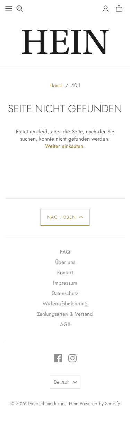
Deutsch (62, 382)
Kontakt (65, 272)
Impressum (65, 283)
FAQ (65, 252)
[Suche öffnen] (19, 8)
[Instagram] (72, 358)
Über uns (65, 262)
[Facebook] (58, 358)
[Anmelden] (105, 8)
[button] (65, 217)
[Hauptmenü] (8, 8)
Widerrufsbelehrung (65, 303)
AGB (65, 324)
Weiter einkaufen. (65, 146)
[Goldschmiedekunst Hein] (65, 40)
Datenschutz (65, 293)
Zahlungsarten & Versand (65, 314)
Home (56, 85)
